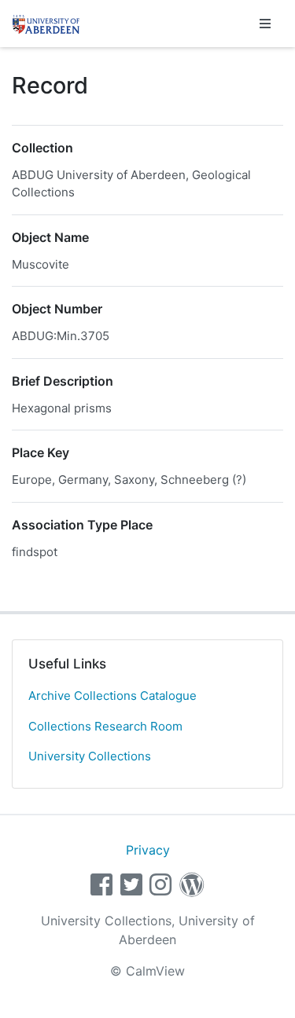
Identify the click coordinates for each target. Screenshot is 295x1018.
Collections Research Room (105, 726)
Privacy (148, 850)
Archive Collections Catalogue (112, 695)
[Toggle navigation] (265, 23)
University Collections (89, 756)
